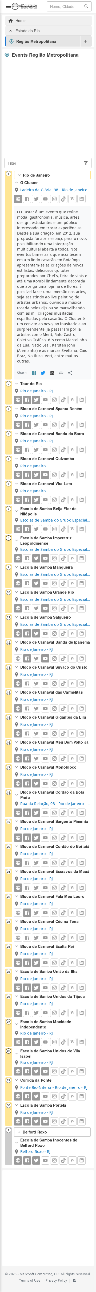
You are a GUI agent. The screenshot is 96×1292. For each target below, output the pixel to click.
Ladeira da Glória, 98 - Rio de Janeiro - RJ (55, 189)
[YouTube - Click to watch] (45, 475)
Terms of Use (29, 1280)
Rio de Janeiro (36, 175)
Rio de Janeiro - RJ (36, 390)
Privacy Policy (56, 1280)
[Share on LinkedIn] (52, 372)
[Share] (70, 372)
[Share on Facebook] (33, 372)
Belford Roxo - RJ (35, 1151)
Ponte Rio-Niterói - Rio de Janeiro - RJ (53, 1087)
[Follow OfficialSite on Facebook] (75, 1280)
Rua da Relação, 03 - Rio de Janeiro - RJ (55, 803)
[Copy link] (61, 372)
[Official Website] (18, 199)
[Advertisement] (48, 108)
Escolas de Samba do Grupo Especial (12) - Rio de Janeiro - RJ (55, 520)
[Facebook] (27, 400)
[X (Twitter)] (36, 400)
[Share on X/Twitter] (42, 372)
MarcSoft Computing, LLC (40, 1274)
